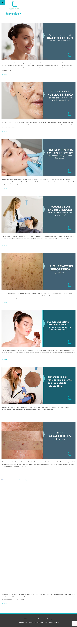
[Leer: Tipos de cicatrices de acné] (38, 440)
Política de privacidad (29, 619)
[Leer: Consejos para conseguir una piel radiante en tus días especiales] (38, 41)
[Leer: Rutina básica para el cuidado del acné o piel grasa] (38, 535)
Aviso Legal (50, 619)
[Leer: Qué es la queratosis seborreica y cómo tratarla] (38, 271)
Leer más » (4, 74)
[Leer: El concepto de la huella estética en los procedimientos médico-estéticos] (38, 100)
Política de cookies (41, 619)
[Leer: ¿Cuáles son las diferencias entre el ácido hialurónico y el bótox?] (38, 214)
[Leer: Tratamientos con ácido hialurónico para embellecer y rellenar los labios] (38, 157)
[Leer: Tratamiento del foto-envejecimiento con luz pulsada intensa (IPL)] (38, 385)
